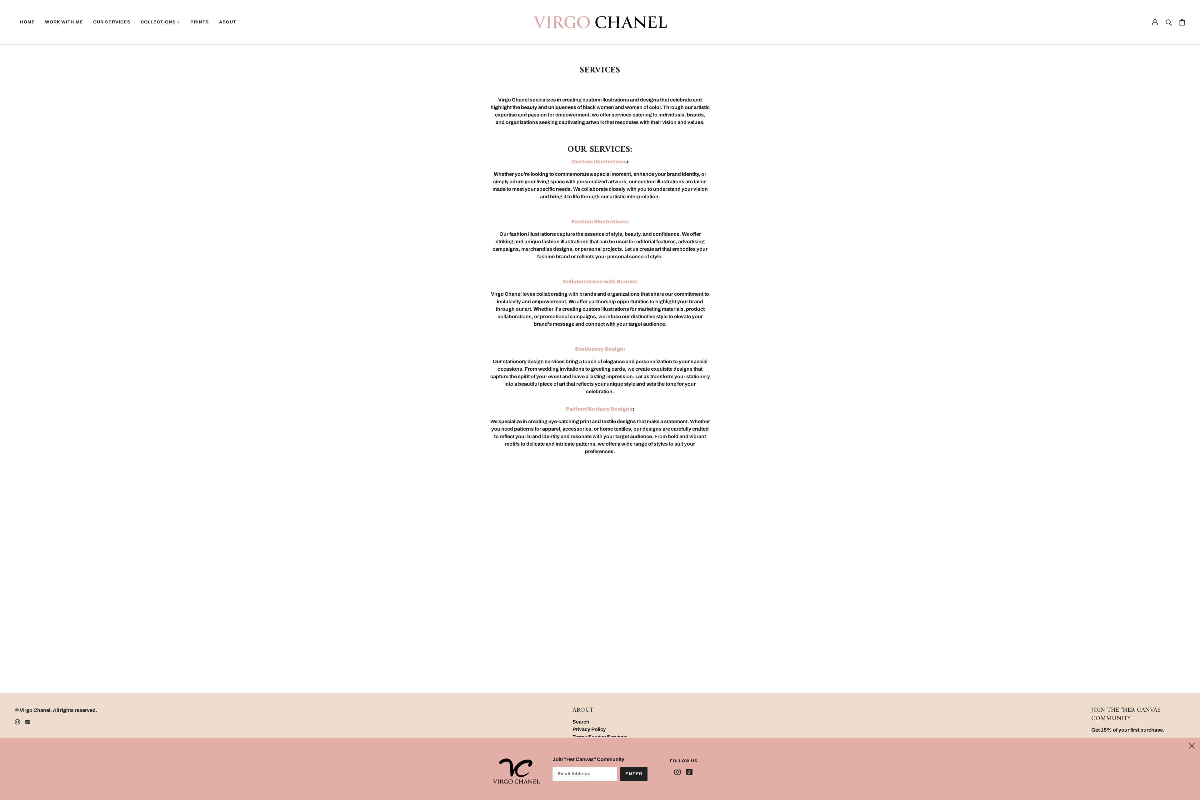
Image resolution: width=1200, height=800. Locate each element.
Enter (633, 774)
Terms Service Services (600, 736)
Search (580, 721)
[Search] (1169, 22)
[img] (17, 721)
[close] (1192, 745)
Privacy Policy (589, 729)
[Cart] (1182, 22)
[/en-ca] (600, 21)
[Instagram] (678, 771)
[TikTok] (688, 771)
